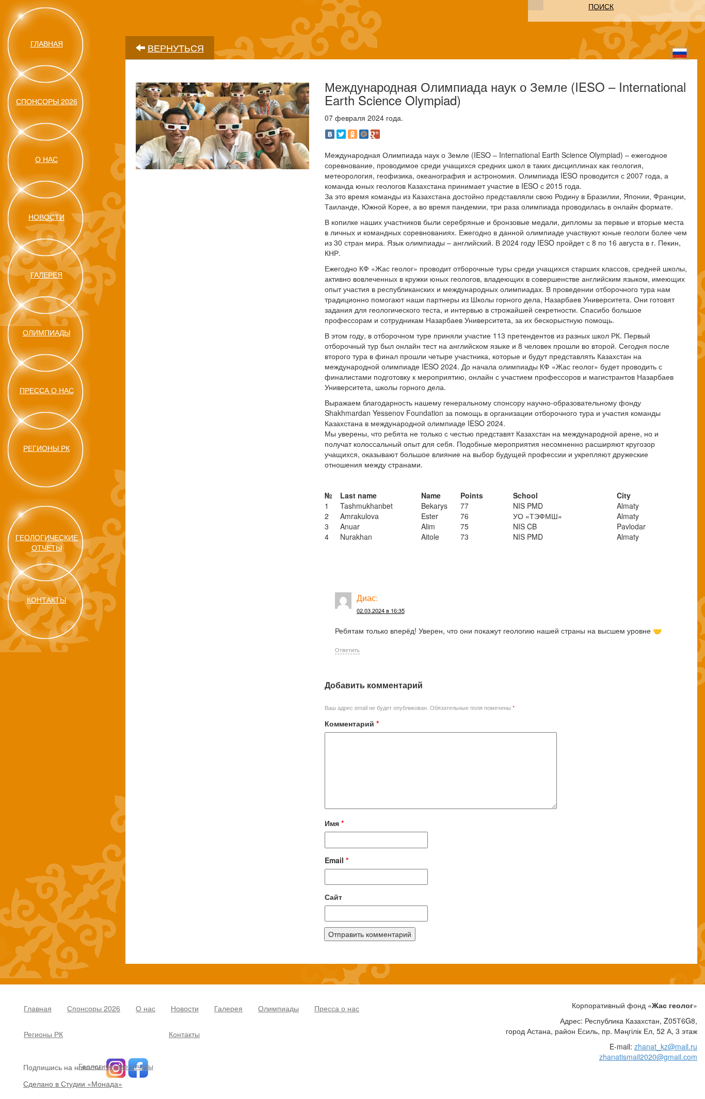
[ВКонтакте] (329, 134)
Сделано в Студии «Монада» (72, 1083)
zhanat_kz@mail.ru (665, 1046)
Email (336, 860)
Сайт (333, 897)
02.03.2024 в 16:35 (381, 610)
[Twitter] (341, 134)
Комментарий (352, 723)
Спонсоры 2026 (46, 101)
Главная (46, 43)
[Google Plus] (375, 134)
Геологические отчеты (46, 542)
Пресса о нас (47, 390)
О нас (46, 159)
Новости (46, 217)
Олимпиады (46, 332)
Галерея (46, 274)
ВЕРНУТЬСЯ (176, 47)
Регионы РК (46, 448)
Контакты (46, 599)
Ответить (347, 649)
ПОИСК (601, 6)
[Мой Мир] (363, 134)
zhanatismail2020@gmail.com (648, 1057)
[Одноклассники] (352, 134)
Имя (334, 823)
